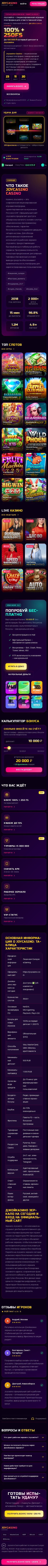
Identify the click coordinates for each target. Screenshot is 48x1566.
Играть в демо (16, 666)
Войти (23, 4)
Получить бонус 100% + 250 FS (24, 1513)
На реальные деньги (19, 674)
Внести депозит (24, 770)
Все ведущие (9, 515)
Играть (40, 1558)
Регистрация (38, 4)
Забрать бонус (15, 86)
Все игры (7, 349)
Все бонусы (13, 94)
